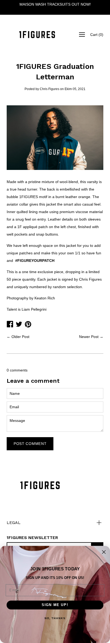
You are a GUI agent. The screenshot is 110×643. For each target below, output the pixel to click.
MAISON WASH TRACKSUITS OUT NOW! (55, 4)
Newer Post (89, 336)
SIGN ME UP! (55, 605)
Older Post (20, 336)
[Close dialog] (104, 552)
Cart (96, 34)
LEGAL (14, 522)
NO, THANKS (55, 618)
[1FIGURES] (37, 34)
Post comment (30, 443)
